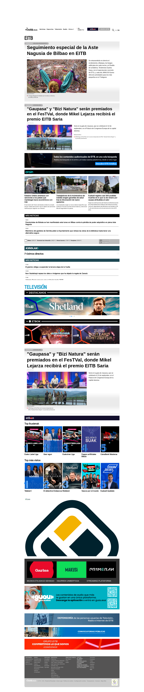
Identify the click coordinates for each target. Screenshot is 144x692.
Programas (36, 668)
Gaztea (36, 664)
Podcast (36, 670)
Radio (65, 29)
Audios (67, 662)
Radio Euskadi (37, 660)
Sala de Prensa (81, 667)
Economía (46, 660)
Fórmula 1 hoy (54, 665)
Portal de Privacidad (50, 681)
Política (46, 662)
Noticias (42, 29)
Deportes (50, 29)
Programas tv (28, 660)
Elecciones (80, 662)
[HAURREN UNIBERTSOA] (71, 569)
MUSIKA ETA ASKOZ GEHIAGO (40, 581)
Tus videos (105, 242)
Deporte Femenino (55, 668)
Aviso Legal (59, 681)
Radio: (36, 657)
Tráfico (79, 659)
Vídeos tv (27, 662)
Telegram (92, 664)
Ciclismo (53, 672)
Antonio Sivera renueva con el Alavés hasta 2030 (44, 280)
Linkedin (92, 666)
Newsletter (92, 657)
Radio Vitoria (37, 662)
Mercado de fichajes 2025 (57, 667)
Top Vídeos (68, 659)
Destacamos (37, 292)
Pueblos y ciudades (83, 666)
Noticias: (47, 657)
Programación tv (29, 659)
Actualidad (46, 659)
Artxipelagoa (37, 672)
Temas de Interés (82, 665)
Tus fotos (105, 240)
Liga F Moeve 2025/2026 (57, 662)
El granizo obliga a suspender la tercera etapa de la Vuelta (47, 267)
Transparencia (90, 681)
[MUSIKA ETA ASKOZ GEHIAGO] (41, 569)
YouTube (92, 667)
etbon (36, 321)
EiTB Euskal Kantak (38, 667)
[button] (69, 316)
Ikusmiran (46, 665)
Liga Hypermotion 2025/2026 (58, 664)
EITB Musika (37, 665)
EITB (28, 38)
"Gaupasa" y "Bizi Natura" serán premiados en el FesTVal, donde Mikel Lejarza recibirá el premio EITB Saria (71, 114)
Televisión (58, 29)
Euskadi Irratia (37, 659)
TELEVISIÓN (35, 287)
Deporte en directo (55, 677)
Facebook (92, 659)
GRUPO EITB (104, 29)
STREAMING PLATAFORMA (99, 581)
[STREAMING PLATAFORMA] (101, 569)
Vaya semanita (28, 664)
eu (116, 30)
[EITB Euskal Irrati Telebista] (31, 29)
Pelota (52, 670)
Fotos (67, 660)
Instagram (92, 662)
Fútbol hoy (53, 659)
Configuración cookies (80, 681)
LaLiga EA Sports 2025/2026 (57, 660)
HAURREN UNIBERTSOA (68, 581)
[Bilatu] (113, 30)
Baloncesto (53, 673)
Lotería (79, 663)
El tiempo (80, 658)
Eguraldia (46, 667)
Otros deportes (54, 675)
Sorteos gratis (81, 661)
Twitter (91, 661)
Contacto (97, 681)
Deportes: (54, 657)
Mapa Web (103, 681)
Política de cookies (68, 681)
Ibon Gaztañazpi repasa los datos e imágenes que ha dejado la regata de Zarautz (56, 273)
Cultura (46, 664)
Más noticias (32, 215)
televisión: (28, 657)
